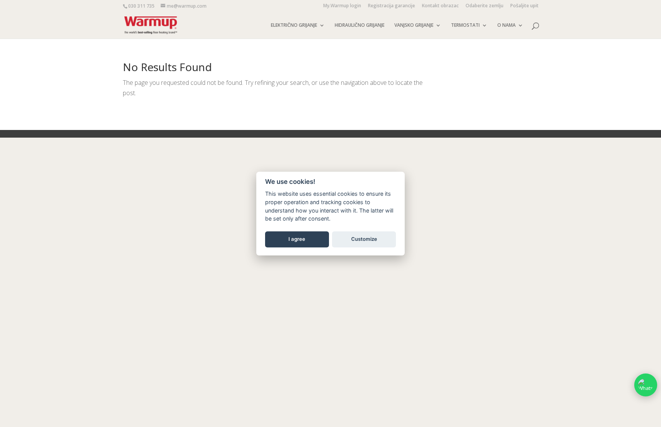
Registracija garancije (391, 6)
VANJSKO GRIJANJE (413, 25)
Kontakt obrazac (440, 6)
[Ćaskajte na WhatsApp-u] (645, 384)
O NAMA (506, 25)
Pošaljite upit (524, 6)
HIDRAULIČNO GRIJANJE (359, 25)
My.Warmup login (342, 6)
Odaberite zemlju (484, 6)
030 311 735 (141, 6)
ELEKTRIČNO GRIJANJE (294, 25)
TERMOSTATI (465, 25)
